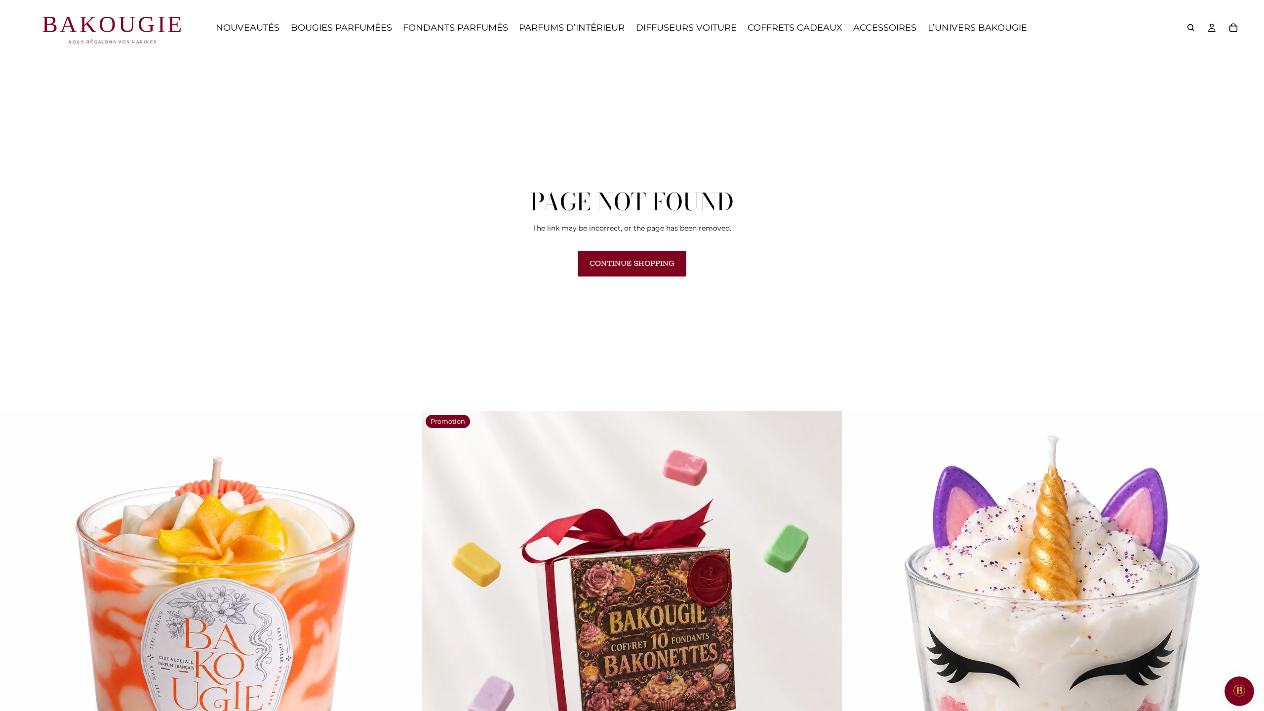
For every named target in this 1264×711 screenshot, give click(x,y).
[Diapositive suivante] (406, 621)
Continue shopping (632, 263)
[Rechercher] (1191, 28)
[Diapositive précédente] (15, 621)
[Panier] (1233, 28)
